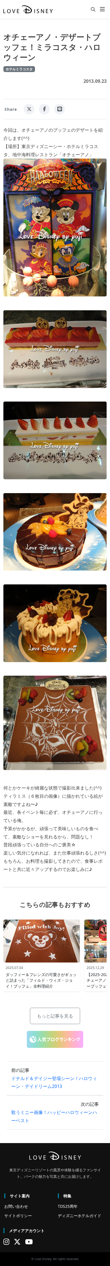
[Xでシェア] (29, 109)
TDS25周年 (68, 1206)
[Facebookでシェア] (44, 109)
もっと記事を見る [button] (55, 1016)
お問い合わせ (16, 1206)
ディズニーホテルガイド (79, 1215)
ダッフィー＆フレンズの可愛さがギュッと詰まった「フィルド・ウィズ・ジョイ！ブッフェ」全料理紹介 (41, 980)
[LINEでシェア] (59, 109)
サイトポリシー (18, 1215)
